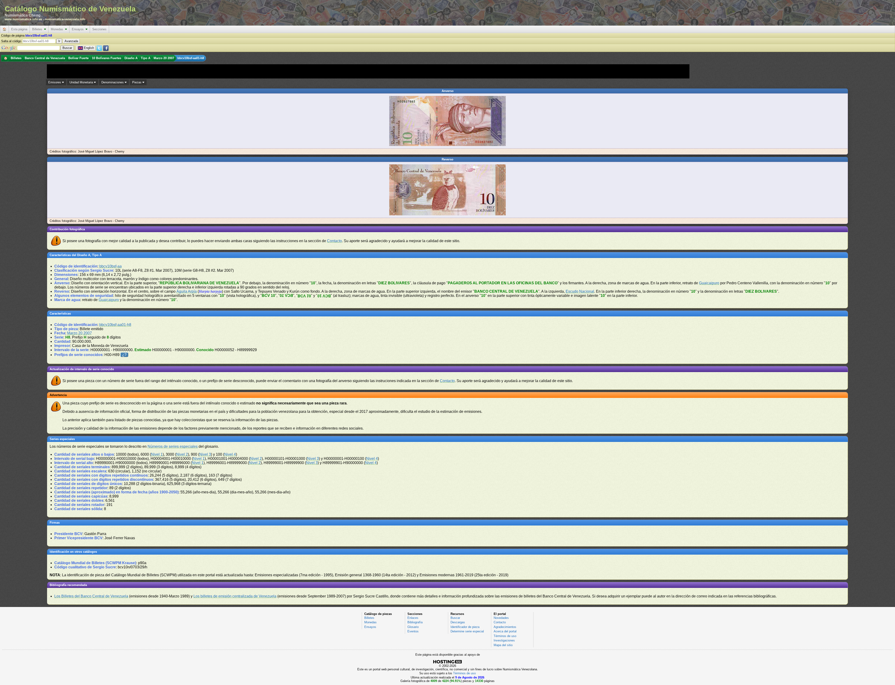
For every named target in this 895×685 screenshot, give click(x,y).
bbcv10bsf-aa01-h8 (115, 325)
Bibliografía (415, 622)
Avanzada (71, 41)
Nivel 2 (182, 454)
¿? (124, 355)
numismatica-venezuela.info (65, 19)
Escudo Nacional (580, 291)
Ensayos (79, 29)
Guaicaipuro (709, 283)
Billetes (38, 29)
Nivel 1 (157, 454)
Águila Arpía (186, 291)
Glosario (413, 627)
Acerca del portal (505, 631)
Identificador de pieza (465, 627)
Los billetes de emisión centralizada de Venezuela (234, 596)
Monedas (58, 29)
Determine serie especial (467, 631)
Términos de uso (505, 636)
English (89, 48)
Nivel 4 (230, 454)
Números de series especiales (173, 446)
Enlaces (412, 618)
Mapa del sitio (503, 645)
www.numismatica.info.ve (23, 19)
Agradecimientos (505, 627)
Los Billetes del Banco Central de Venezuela (91, 596)
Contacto (334, 241)
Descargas (458, 622)
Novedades (501, 618)
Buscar (455, 618)
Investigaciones (504, 640)
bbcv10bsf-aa (110, 266)
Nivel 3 (205, 454)
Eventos (413, 631)
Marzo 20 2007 (79, 333)
